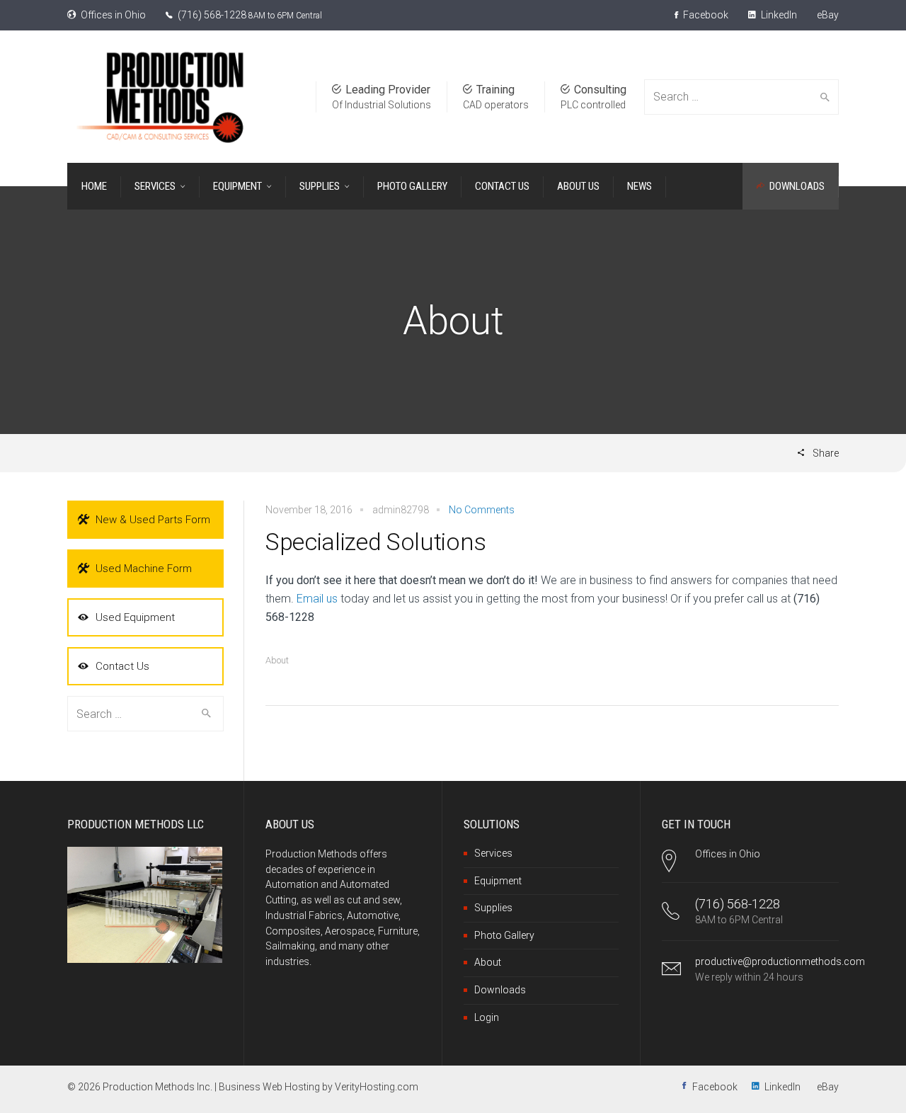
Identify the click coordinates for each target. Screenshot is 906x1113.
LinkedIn (778, 15)
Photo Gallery (504, 935)
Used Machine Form (144, 568)
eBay (828, 15)
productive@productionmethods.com (780, 961)
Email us (317, 598)
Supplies (493, 907)
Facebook (704, 15)
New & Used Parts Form (153, 519)
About (277, 660)
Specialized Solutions (375, 541)
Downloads (500, 989)
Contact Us (122, 666)
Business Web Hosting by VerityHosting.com (318, 1086)
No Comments (482, 509)
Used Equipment (135, 617)
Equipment (498, 880)
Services (493, 853)
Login (486, 1017)
